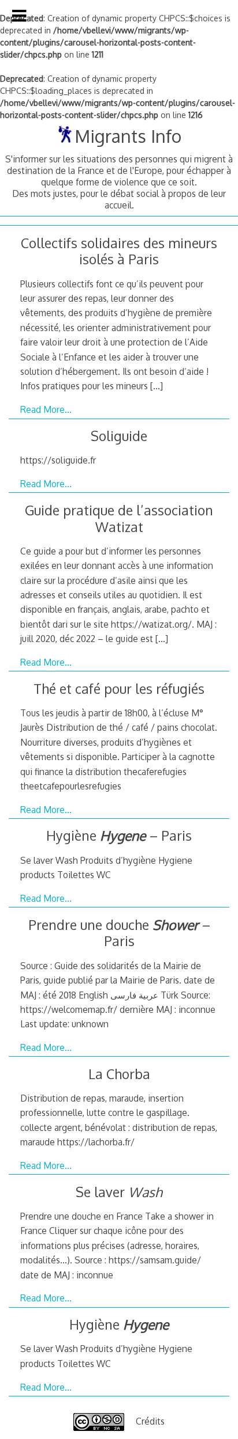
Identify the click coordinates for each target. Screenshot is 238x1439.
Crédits (150, 1421)
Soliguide (119, 435)
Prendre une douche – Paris (119, 933)
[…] (156, 386)
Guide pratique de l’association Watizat (119, 518)
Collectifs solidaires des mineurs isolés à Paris (119, 251)
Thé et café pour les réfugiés (119, 688)
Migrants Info (128, 136)
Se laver (119, 1191)
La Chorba (119, 1073)
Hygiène (119, 1324)
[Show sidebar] (19, 16)
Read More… (46, 409)
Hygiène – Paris (119, 835)
